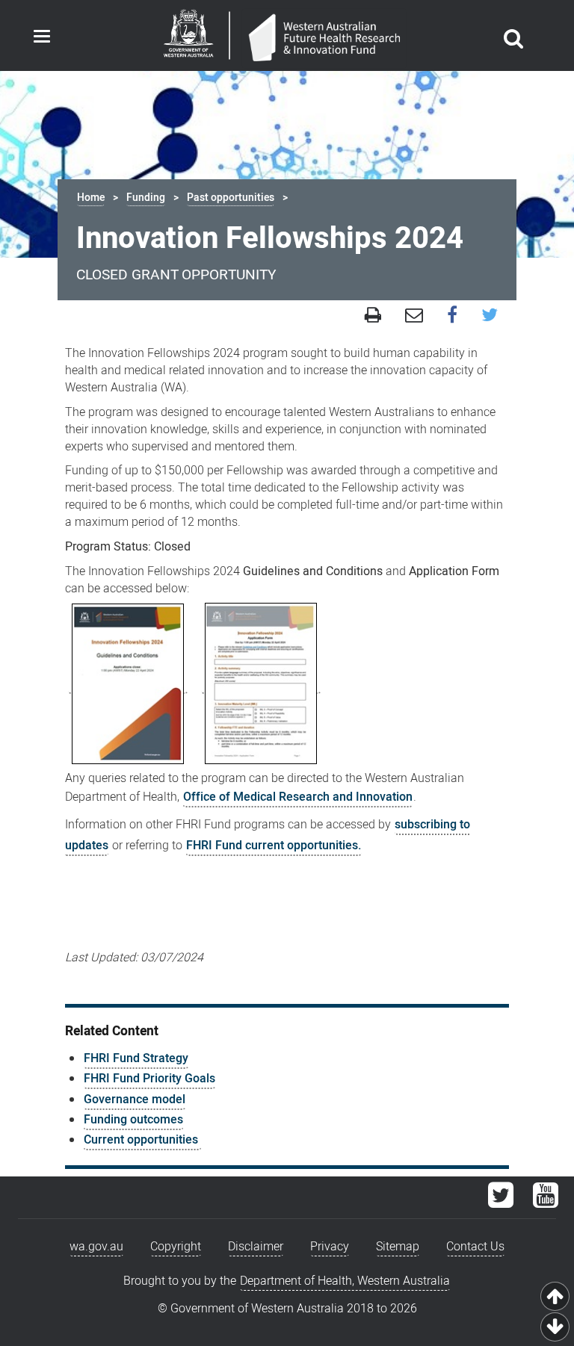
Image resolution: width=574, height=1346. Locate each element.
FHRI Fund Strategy (136, 1058)
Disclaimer (255, 1247)
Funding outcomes (133, 1120)
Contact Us (475, 1247)
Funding (145, 197)
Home (91, 197)
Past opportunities (230, 197)
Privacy (329, 1247)
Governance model (134, 1099)
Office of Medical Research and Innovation (298, 797)
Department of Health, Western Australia (345, 1281)
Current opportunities (142, 1140)
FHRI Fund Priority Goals (149, 1079)
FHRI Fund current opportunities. (274, 846)
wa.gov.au (96, 1247)
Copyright (175, 1247)
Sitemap (397, 1247)
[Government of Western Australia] (188, 36)
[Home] (324, 39)
